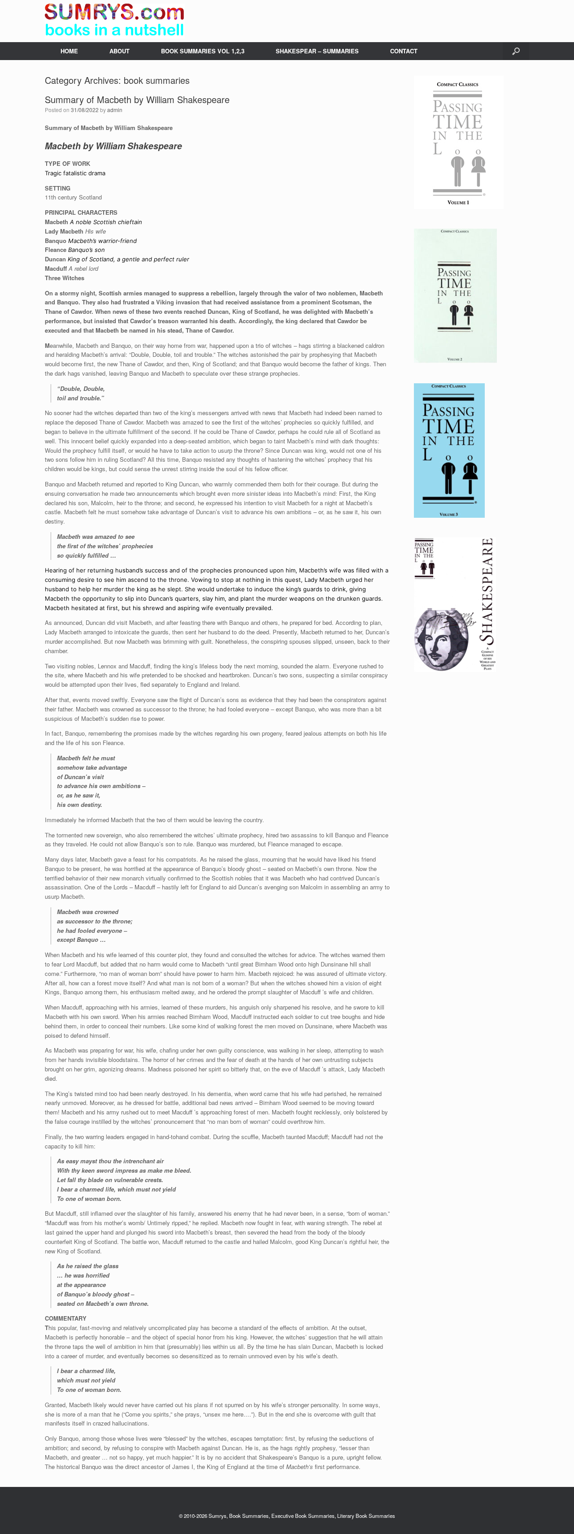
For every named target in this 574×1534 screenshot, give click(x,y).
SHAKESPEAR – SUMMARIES (317, 51)
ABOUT (119, 51)
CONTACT (403, 51)
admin (114, 109)
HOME (69, 51)
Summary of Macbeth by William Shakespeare (137, 99)
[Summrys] (115, 21)
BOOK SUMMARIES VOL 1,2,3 (202, 51)
